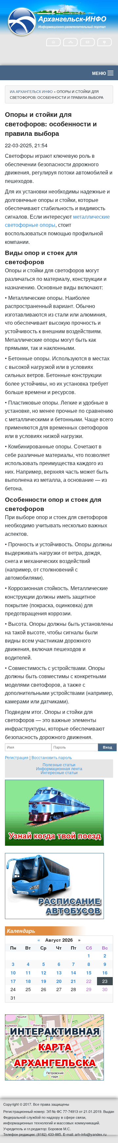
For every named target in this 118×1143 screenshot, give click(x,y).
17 (13, 981)
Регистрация (17, 757)
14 (73, 972)
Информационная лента (59, 768)
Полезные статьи (59, 764)
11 (28, 972)
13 (59, 972)
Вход (107, 747)
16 (105, 972)
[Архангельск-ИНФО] (57, 21)
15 (88, 972)
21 (73, 981)
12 (43, 972)
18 (28, 981)
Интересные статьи (59, 772)
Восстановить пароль (51, 757)
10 (13, 972)
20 (59, 981)
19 (43, 981)
